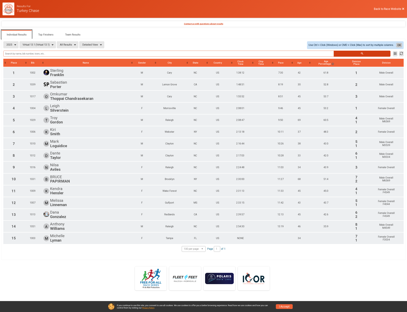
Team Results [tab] (72, 34)
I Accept (284, 306)
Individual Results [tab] (17, 34)
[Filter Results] (395, 53)
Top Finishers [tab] (45, 34)
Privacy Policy (148, 308)
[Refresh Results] (401, 53)
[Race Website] (10, 9)
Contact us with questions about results (203, 24)
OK (399, 45)
